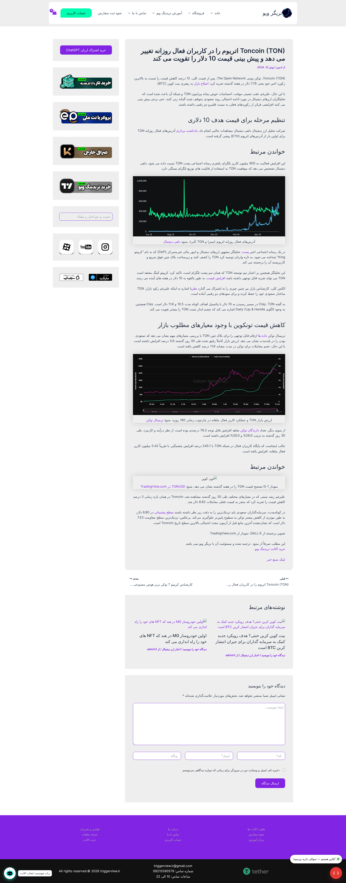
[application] (213, 13)
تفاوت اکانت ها (256, 829)
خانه (217, 13)
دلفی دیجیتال (171, 242)
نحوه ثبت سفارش (110, 13)
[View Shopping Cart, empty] (54, 13)
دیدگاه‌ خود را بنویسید (273, 655)
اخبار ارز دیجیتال (249, 655)
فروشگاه (198, 13)
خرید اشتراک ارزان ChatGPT (86, 50)
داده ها (262, 336)
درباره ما (173, 829)
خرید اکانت (89, 839)
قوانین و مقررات (90, 829)
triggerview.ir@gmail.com (173, 866)
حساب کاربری (173, 839)
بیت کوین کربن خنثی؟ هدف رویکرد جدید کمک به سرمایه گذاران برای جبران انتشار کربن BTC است (250, 641)
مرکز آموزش (256, 839)
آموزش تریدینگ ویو (169, 13)
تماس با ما (139, 13)
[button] (76, 13)
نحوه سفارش (256, 834)
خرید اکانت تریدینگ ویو (270, 549)
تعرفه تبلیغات (90, 834)
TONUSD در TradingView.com (163, 486)
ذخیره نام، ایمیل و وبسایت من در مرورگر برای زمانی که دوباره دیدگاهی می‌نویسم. (231, 770)
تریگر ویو (272, 13)
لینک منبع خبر (276, 559)
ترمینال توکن (154, 420)
